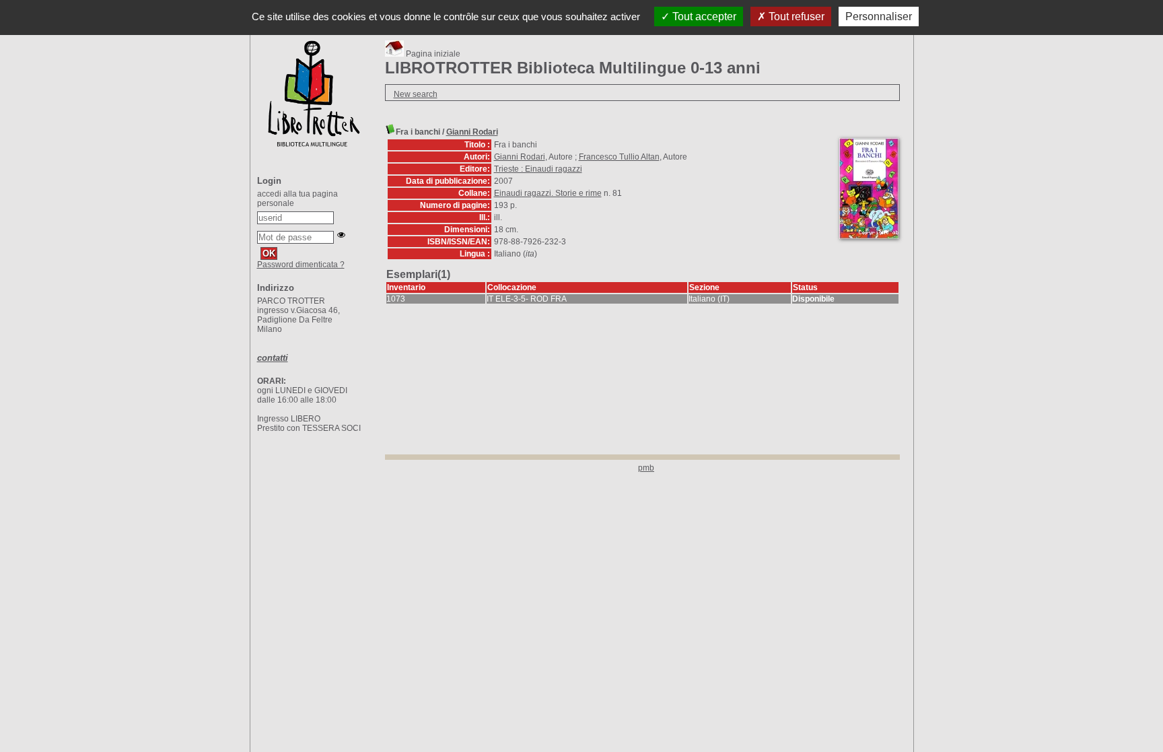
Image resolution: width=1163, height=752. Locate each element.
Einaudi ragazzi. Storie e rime (548, 193)
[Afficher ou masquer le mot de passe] (341, 235)
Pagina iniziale (432, 54)
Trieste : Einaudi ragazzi (538, 169)
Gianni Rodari (472, 132)
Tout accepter (703, 16)
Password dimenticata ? (301, 264)
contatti (272, 358)
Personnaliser (878, 16)
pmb (646, 468)
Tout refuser (795, 16)
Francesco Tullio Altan (619, 157)
